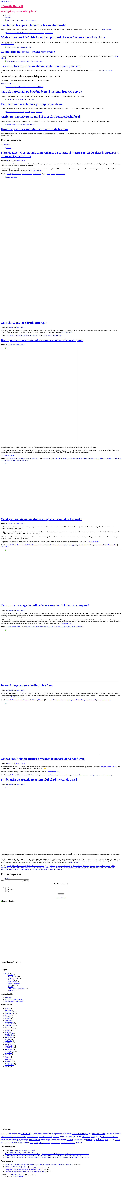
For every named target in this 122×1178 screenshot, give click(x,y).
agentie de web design (32, 626)
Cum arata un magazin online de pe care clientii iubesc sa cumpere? (45, 605)
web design (79, 626)
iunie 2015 (8, 1056)
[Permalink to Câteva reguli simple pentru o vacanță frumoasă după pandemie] (52, 754)
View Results (61, 898)
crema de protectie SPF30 (59, 458)
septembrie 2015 (9, 1051)
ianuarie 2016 (9, 1044)
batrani (41, 1134)
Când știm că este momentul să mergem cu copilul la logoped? (41, 519)
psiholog (86, 867)
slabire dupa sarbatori (55, 1143)
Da (8, 887)
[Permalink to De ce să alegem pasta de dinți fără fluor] (62, 681)
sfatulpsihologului (36, 1143)
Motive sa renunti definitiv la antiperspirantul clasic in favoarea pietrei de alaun (65, 1154)
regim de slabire (111, 1139)
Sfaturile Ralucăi (12, 6)
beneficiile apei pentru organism (55, 1134)
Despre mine (8, 997)
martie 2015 (8, 1059)
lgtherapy (39, 867)
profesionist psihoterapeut (108, 766)
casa (89, 1134)
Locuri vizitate (16, 174)
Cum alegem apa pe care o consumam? (23, 1150)
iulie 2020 (8, 1017)
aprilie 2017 (8, 1032)
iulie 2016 (8, 1039)
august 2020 (8, 1015)
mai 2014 (7, 1066)
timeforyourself (29, 869)
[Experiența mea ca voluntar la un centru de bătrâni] (20, 124)
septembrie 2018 (9, 1029)
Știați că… (11, 990)
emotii (108, 866)
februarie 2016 (9, 1042)
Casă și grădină (13, 976)
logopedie (74, 545)
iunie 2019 (8, 1027)
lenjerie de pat (23, 1140)
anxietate (44, 775)
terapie (22, 869)
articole (36, 1134)
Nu (8, 891)
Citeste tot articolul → (107, 29)
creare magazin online (46, 626)
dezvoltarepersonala (89, 866)
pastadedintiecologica (64, 700)
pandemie (74, 775)
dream (97, 866)
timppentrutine (38, 869)
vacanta (100, 775)
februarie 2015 (9, 1061)
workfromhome (48, 869)
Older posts (5, 144)
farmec (70, 458)
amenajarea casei (15, 1134)
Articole (9, 174)
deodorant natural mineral (32, 1137)
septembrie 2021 (9, 1012)
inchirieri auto (106, 1137)
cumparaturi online (59, 626)
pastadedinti (53, 700)
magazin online (70, 626)
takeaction (16, 869)
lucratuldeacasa (47, 867)
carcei (45, 335)
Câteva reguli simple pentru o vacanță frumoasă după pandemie (42, 758)
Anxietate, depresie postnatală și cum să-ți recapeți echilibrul (40, 116)
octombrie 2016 (9, 1037)
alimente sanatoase (5, 1133)
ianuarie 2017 (9, 1034)
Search (3, 880)
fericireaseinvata (5, 867)
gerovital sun (91, 458)
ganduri (21, 867)
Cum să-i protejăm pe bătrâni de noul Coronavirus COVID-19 (41, 91)
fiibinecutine (15, 867)
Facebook (7, 15)
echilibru (102, 866)
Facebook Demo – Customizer (14, 999)
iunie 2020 (8, 1018)
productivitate (79, 867)
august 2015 (8, 1053)
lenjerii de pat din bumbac (50, 1140)
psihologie (104, 867)
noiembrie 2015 (9, 1048)
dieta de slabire (56, 1137)
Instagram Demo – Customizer (14, 1001)
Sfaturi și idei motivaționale (35, 545)
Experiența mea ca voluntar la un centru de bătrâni (34, 129)
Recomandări (37, 174)
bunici (69, 1134)
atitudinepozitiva (52, 775)
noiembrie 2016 (9, 1036)
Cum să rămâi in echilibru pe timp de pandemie (32, 104)
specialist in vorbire (100, 545)
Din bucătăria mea (13, 978)
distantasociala (62, 775)
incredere (27, 867)
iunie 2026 (8, 1008)
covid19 (23, 1137)
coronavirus (16, 1137)
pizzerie (53, 174)
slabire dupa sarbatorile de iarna (68, 1143)
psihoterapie (111, 867)
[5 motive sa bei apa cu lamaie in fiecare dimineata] (20, 20)
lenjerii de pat (34, 1139)
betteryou (52, 866)
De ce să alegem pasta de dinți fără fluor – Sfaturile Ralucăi (22, 1154)
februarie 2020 (9, 1022)
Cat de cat (10, 889)
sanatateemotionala (6, 869)
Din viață (15, 545)
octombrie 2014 (9, 1065)
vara (26, 460)
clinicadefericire (77, 866)
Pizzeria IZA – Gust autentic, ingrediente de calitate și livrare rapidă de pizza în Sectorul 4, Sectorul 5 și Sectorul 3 (39, 1164)
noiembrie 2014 (9, 1063)
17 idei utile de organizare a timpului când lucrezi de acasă (39, 779)
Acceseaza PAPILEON (8, 83)
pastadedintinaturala (90, 700)
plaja (97, 458)
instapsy (33, 867)
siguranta (94, 775)
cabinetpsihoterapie (66, 866)
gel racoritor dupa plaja (80, 458)
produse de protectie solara (108, 458)
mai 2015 (7, 1058)
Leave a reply (60, 174)
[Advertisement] (15, 930)
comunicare (8, 1137)
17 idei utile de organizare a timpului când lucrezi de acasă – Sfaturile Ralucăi (28, 1155)
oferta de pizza (16, 164)
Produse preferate (27, 174)
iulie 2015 (8, 1054)
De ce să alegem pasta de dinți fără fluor (27, 685)
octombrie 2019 (9, 1024)
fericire (113, 866)
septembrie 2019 (9, 1025)
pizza (48, 174)
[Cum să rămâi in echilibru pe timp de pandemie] (19, 99)
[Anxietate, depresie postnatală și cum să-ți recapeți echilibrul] (23, 112)
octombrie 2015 (9, 1049)
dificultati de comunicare (57, 545)
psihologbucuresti (95, 867)
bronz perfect (47, 458)
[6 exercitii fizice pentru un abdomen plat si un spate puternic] (23, 61)
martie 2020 (8, 1020)
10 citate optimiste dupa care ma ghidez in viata (67, 1155)
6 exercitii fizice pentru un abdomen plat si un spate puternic (71, 1157)
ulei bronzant (20, 460)
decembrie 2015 (9, 1046)
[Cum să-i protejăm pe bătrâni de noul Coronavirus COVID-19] (24, 87)
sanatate (49, 335)
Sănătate (34, 335)
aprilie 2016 (8, 1041)
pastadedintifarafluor (77, 700)
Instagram (7, 17)
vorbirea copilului (111, 545)
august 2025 (8, 1010)
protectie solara (11, 460)
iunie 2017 (8, 1030)
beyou (58, 866)
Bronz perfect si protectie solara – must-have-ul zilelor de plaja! (42, 340)
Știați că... (41, 700)
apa (32, 1134)
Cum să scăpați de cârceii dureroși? (24, 322)
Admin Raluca (20, 161)
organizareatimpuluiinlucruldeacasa (63, 867)
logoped (67, 545)
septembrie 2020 (9, 1013)
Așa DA (10, 975)
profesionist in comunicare (85, 545)
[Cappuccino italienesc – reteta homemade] (18, 47)
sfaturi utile (46, 1143)
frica (69, 775)
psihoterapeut (82, 775)
